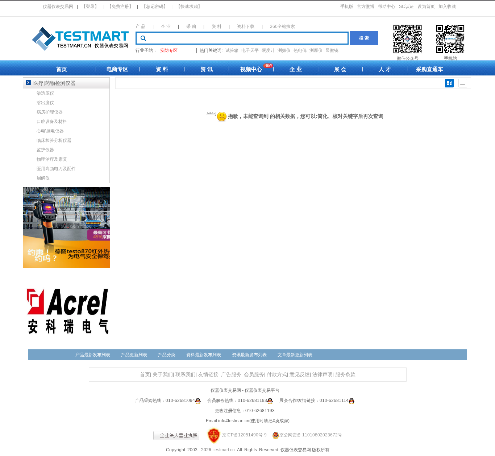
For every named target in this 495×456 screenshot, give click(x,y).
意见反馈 (300, 374)
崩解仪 (43, 178)
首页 (61, 69)
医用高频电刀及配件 (56, 168)
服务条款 (345, 374)
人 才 (385, 69)
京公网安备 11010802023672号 (310, 434)
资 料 (216, 26)
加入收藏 (447, 6)
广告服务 (231, 374)
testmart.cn (224, 449)
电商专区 (117, 69)
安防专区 (169, 50)
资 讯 (206, 69)
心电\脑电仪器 (50, 130)
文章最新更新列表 (295, 354)
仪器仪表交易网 (58, 6)
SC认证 (406, 6)
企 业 (166, 26)
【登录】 (90, 6)
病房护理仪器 (50, 112)
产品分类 (166, 354)
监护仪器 (45, 149)
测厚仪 (316, 50)
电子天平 (250, 50)
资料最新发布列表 (203, 354)
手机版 (346, 6)
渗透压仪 (45, 93)
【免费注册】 (120, 6)
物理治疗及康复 (52, 159)
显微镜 (331, 50)
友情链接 (208, 374)
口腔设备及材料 (52, 121)
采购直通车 (429, 69)
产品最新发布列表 (92, 354)
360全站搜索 (282, 26)
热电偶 (300, 50)
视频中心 (251, 69)
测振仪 (284, 50)
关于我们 (163, 374)
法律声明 (322, 374)
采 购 (191, 26)
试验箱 (231, 50)
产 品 (140, 26)
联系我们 (185, 374)
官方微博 (365, 6)
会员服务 (254, 374)
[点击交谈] (198, 400)
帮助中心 (386, 6)
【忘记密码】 (155, 6)
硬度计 (268, 50)
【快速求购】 (189, 6)
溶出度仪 (45, 102)
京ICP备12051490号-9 (244, 434)
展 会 (340, 69)
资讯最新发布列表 (249, 354)
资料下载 (245, 26)
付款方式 (277, 374)
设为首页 (426, 6)
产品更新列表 (134, 354)
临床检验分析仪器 (54, 140)
